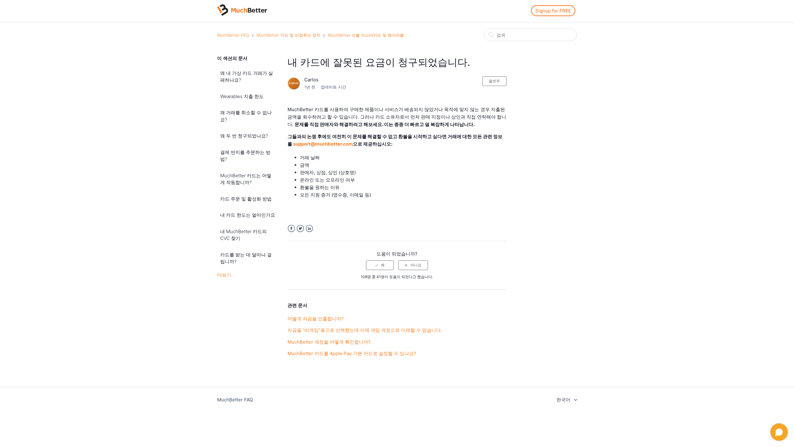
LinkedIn (309, 229)
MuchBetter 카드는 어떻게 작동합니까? (245, 179)
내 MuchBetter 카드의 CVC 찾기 (243, 235)
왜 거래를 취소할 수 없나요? (246, 116)
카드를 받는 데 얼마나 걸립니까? (246, 258)
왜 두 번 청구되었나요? (244, 136)
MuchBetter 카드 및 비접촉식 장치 (288, 35)
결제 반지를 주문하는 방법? (245, 155)
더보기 (224, 275)
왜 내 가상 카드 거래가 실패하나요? (246, 76)
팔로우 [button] (494, 81)
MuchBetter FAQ (233, 35)
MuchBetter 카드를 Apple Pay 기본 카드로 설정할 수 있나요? (352, 353)
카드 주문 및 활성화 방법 (246, 199)
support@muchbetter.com (323, 144)
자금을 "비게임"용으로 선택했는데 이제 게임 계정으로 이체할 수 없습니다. (365, 330)
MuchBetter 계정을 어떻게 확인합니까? (329, 342)
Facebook (291, 229)
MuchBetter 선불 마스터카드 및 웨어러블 (366, 35)
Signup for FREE (553, 11)
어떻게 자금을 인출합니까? (316, 319)
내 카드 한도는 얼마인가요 (247, 215)
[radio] (380, 265)
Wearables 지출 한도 (242, 96)
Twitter (300, 229)
